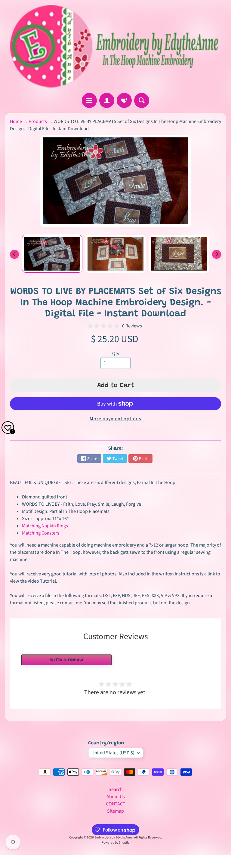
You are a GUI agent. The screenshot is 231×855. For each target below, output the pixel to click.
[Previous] (14, 254)
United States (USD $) (112, 752)
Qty (115, 353)
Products (38, 121)
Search (116, 789)
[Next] (216, 254)
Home (16, 121)
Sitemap (115, 811)
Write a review (66, 659)
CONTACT (115, 804)
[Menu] (89, 100)
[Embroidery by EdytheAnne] (115, 46)
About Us (115, 796)
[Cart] (124, 100)
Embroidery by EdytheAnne (113, 837)
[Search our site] (141, 100)
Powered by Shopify (115, 842)
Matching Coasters (40, 533)
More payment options (115, 418)
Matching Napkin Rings (45, 525)
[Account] (106, 100)
